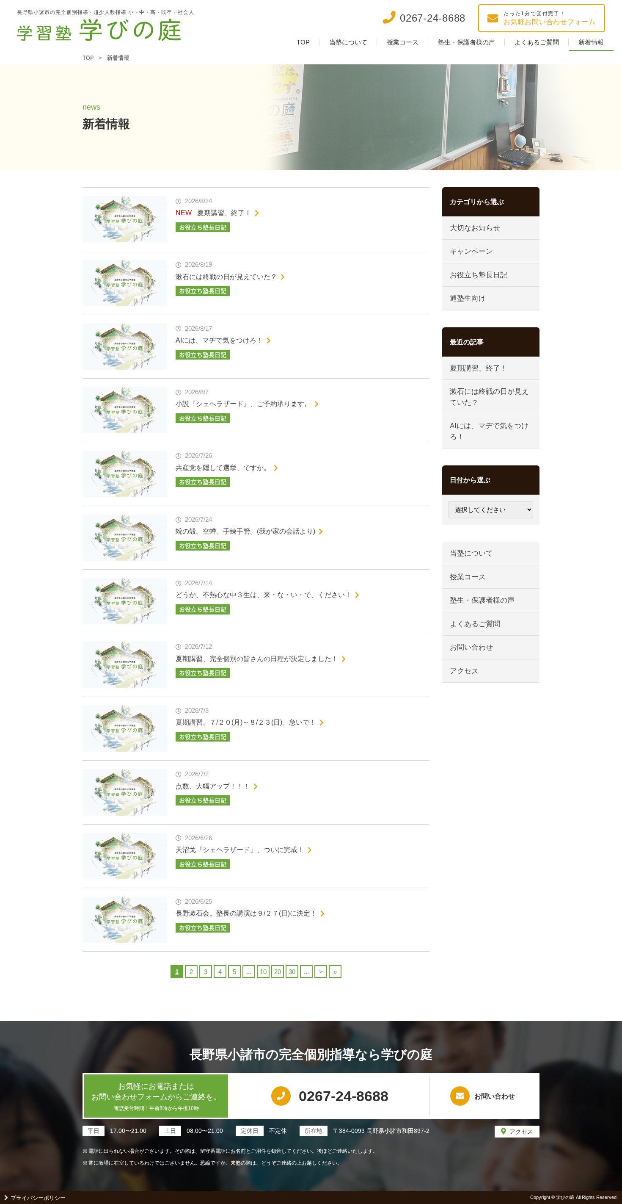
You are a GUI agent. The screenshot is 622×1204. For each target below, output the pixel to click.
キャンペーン (471, 251)
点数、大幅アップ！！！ (213, 786)
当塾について (348, 42)
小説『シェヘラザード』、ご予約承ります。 (243, 403)
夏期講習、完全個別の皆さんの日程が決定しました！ (257, 658)
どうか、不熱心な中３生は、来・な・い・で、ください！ (264, 594)
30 (292, 971)
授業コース (402, 42)
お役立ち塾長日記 (478, 275)
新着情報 (591, 42)
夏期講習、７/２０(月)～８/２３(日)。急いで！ (246, 722)
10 (263, 971)
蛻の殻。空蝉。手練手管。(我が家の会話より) (245, 531)
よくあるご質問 (537, 42)
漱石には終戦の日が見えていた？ (226, 276)
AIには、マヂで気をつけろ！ (219, 340)
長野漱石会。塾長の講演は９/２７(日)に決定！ (246, 913)
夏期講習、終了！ (224, 212)
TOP (303, 42)
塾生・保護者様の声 (466, 42)
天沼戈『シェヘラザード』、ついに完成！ (240, 849)
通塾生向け (468, 298)
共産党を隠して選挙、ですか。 (223, 467)
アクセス (464, 671)
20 (277, 971)
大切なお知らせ (475, 228)
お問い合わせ (471, 647)
